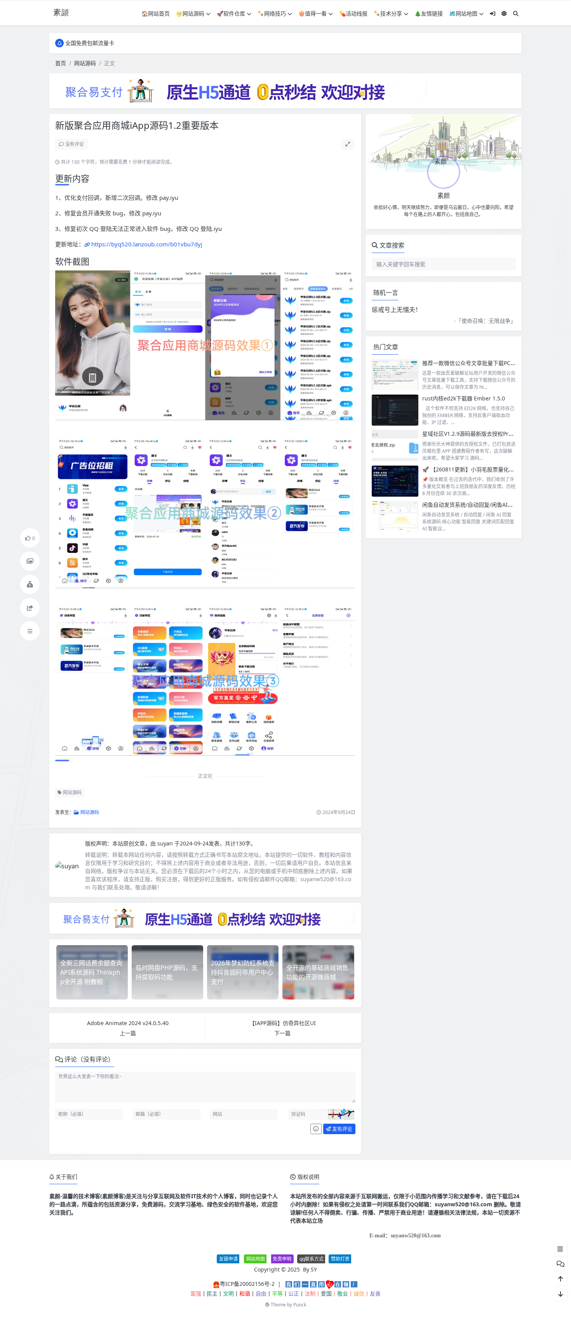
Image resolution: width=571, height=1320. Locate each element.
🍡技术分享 (388, 13)
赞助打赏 (340, 1259)
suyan (165, 843)
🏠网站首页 (155, 13)
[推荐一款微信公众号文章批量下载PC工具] (395, 374)
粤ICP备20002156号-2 (247, 1283)
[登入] (492, 13)
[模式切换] (504, 13)
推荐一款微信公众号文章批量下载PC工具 (471, 363)
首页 (60, 63)
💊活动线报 (353, 13)
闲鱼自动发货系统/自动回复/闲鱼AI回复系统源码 (481, 504)
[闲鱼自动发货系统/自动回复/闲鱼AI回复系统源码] (395, 516)
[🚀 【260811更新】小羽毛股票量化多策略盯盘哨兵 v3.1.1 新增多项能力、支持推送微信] (395, 481)
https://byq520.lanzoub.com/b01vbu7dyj (146, 244)
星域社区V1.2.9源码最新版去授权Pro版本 (472, 433)
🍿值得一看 (312, 13)
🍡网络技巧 (272, 13)
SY (314, 1269)
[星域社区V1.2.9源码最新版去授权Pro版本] (395, 445)
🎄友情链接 (428, 13)
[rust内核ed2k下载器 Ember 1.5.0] (395, 410)
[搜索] (516, 13)
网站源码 (85, 63)
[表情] (316, 1129)
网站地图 (255, 1259)
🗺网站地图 (463, 13)
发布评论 (341, 1128)
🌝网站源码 (190, 13)
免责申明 (282, 1259)
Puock (299, 1304)
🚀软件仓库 (231, 13)
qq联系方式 (311, 1259)
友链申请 (228, 1259)
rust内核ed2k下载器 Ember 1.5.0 (463, 398)
